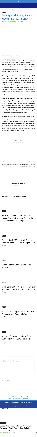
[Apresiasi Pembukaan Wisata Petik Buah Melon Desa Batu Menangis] (18, 326)
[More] (25, 28)
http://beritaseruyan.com (18, 185)
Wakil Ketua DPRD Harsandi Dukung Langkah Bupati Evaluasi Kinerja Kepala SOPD (18, 242)
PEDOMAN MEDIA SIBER (17, 403)
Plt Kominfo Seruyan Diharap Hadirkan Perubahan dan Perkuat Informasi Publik (18, 314)
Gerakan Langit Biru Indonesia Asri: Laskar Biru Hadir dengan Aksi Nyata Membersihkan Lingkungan (17, 218)
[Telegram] (20, 28)
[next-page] (5, 343)
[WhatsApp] (13, 28)
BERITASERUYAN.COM (10, 21)
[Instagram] (3, 9)
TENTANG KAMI (28, 403)
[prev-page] (3, 343)
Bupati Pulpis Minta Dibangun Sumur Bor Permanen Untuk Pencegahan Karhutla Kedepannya (16, 428)
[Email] (16, 28)
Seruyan (4, 12)
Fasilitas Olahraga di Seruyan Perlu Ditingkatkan (10, 165)
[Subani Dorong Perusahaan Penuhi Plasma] (18, 254)
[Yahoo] (4, 9)
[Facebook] (2, 9)
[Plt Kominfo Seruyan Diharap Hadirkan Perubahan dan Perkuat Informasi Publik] (18, 301)
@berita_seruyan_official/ (18, 398)
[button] (3, 5)
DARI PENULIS (20, 196)
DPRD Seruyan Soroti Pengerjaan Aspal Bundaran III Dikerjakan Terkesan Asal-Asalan (18, 289)
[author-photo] (18, 181)
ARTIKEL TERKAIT (8, 196)
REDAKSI (7, 403)
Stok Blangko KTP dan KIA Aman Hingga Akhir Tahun (27, 165)
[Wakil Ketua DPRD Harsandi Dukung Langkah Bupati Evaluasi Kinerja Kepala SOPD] (18, 230)
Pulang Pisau (3, 423)
